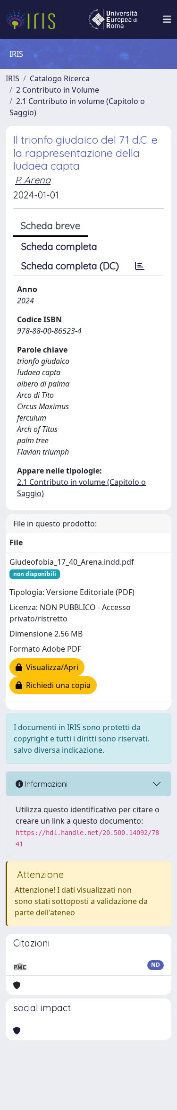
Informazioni (45, 784)
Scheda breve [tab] (50, 226)
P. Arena (33, 180)
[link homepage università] (112, 19)
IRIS (12, 78)
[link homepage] (34, 19)
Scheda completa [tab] (59, 246)
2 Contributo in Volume (57, 90)
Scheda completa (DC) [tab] (70, 266)
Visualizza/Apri (50, 667)
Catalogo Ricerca (60, 78)
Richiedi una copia (56, 685)
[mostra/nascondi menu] (167, 19)
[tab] (139, 266)
